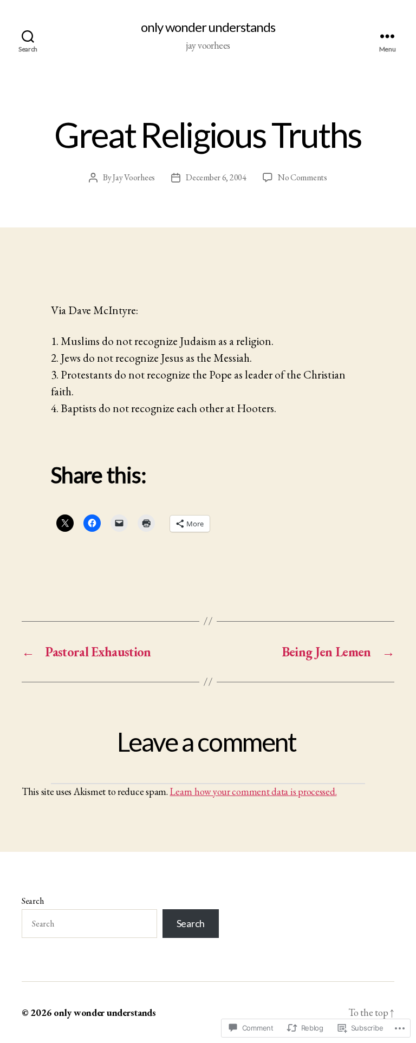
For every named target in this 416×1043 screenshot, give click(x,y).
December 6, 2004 (216, 177)
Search (32, 901)
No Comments (302, 177)
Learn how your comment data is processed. (253, 791)
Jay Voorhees (134, 177)
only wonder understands (208, 27)
